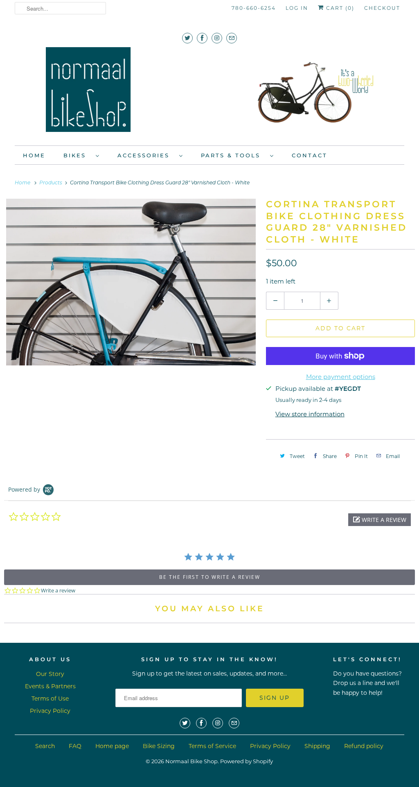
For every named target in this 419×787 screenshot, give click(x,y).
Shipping (317, 746)
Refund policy (363, 746)
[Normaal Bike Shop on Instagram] (217, 38)
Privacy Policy (50, 710)
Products (51, 183)
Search (45, 746)
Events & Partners (50, 686)
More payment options (340, 377)
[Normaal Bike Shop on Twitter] (187, 38)
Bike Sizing (159, 746)
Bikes (77, 155)
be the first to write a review (209, 577)
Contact (309, 155)
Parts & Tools (233, 155)
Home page (112, 746)
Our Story (50, 674)
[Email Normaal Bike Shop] (231, 38)
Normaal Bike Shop (191, 761)
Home (34, 155)
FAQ (75, 746)
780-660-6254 (254, 8)
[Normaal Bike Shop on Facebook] (202, 38)
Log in (297, 8)
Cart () (339, 8)
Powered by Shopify (246, 761)
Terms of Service (212, 746)
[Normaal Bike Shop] (210, 92)
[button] (379, 519)
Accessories (146, 155)
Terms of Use (50, 698)
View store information (310, 414)
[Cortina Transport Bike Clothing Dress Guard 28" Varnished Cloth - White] (131, 282)
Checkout (382, 8)
